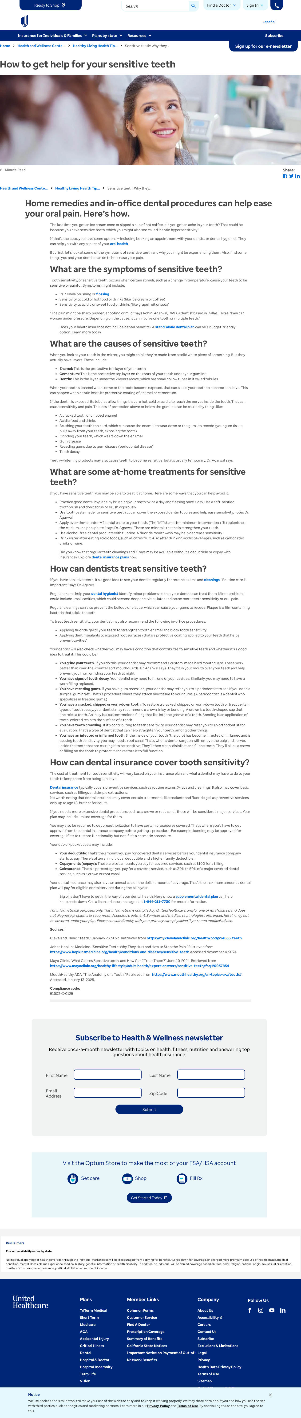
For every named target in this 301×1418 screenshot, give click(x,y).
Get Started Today (151, 1199)
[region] (150, 1254)
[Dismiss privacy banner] (270, 1395)
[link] (51, 5)
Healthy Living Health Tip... (95, 45)
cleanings (212, 579)
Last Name (159, 1075)
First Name (56, 1075)
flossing (102, 294)
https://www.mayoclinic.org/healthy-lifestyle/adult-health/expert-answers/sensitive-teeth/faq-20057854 (139, 965)
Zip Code (158, 1093)
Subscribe (274, 35)
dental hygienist (104, 593)
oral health (119, 243)
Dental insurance (64, 787)
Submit (149, 1109)
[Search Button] (194, 6)
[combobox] (160, 6)
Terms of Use (187, 1406)
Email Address (54, 1093)
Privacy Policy (158, 1406)
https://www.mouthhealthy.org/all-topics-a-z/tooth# (197, 974)
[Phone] (276, 5)
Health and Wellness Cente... (41, 45)
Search (132, 6)
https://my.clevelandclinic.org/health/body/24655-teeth (194, 938)
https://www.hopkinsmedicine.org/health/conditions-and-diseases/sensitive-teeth (119, 951)
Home (5, 45)
